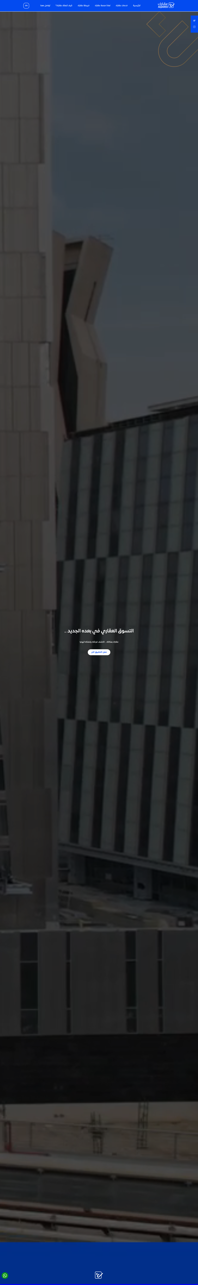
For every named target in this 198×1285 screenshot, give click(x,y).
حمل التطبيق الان (97, 652)
